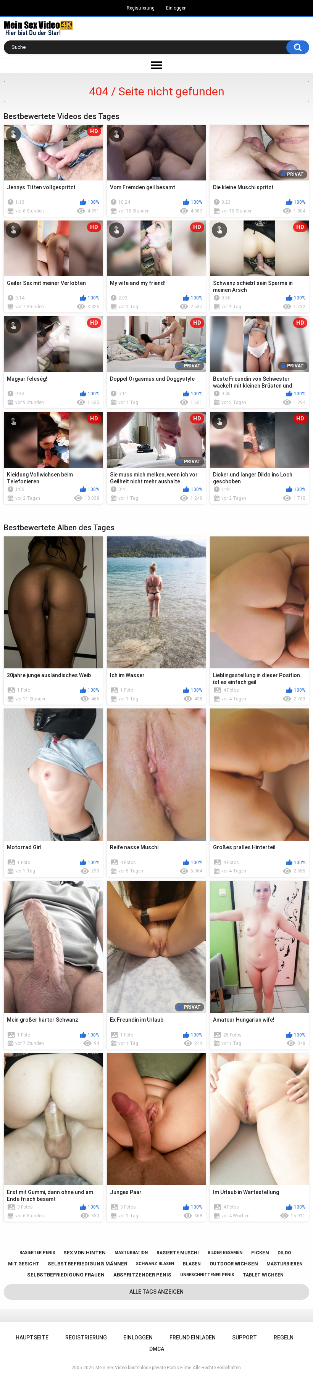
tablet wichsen (263, 1275)
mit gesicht (23, 1264)
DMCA (156, 1349)
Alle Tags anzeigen (156, 1292)
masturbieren (284, 1264)
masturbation (131, 1252)
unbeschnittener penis (207, 1274)
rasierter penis (37, 1252)
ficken (260, 1252)
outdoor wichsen (234, 1264)
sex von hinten (84, 1252)
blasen (192, 1264)
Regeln (284, 1337)
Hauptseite (32, 1337)
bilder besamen (225, 1252)
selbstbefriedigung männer (87, 1264)
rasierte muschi (177, 1252)
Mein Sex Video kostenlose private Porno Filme (143, 1367)
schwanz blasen (155, 1263)
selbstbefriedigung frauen (66, 1275)
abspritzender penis (142, 1275)
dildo (284, 1252)
